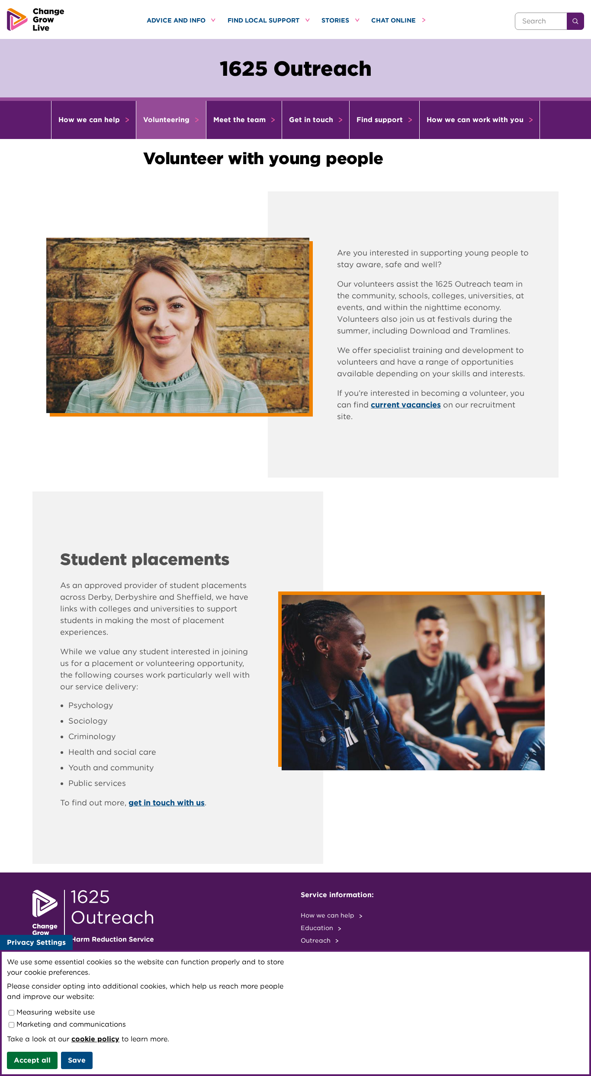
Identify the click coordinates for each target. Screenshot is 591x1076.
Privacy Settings (36, 942)
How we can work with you (476, 120)
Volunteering (167, 120)
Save (77, 1060)
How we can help (90, 120)
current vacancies (406, 404)
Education (318, 927)
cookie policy (95, 1039)
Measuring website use (54, 1012)
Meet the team (240, 120)
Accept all (32, 1060)
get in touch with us (166, 802)
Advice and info (177, 20)
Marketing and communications (70, 1024)
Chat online (394, 20)
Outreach (316, 940)
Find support (381, 120)
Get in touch (312, 120)
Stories (336, 20)
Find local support (264, 20)
